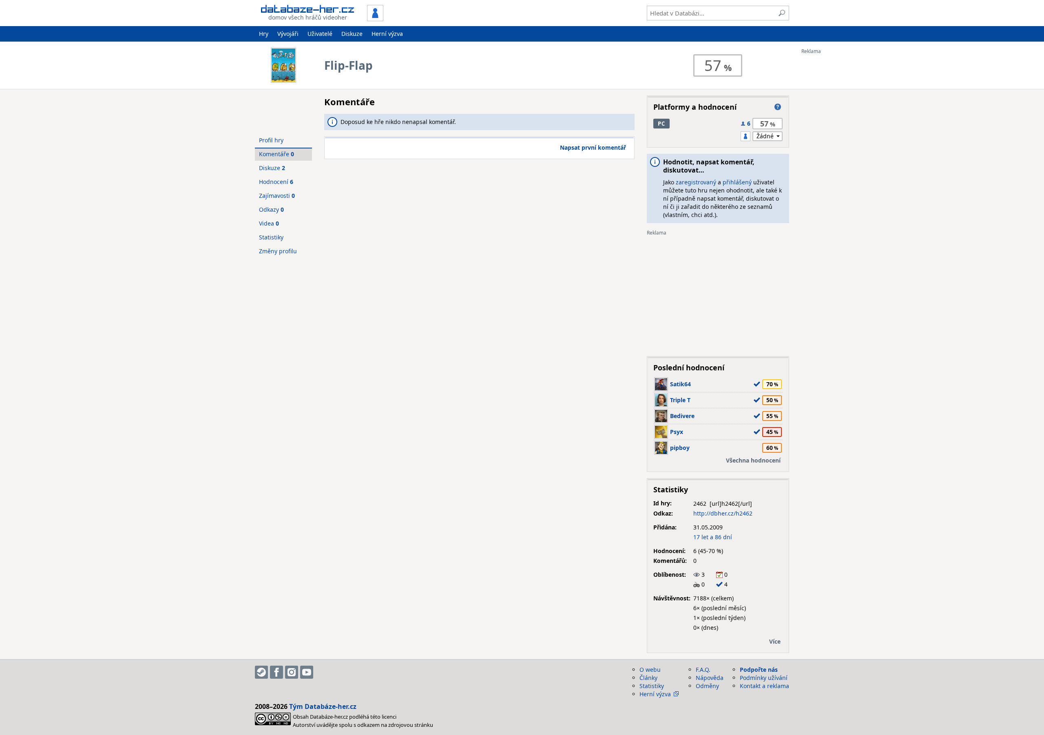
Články (648, 678)
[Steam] (261, 672)
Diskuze (352, 34)
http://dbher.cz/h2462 (722, 513)
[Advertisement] (834, 176)
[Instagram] (291, 672)
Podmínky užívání (763, 678)
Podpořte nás (759, 669)
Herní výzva (387, 34)
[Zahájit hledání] (781, 13)
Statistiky (271, 237)
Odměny (707, 686)
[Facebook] (276, 672)
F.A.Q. (703, 669)
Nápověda (709, 678)
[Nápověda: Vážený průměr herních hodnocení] (778, 107)
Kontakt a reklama (764, 686)
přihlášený (737, 182)
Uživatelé (319, 34)
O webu (650, 669)
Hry (263, 34)
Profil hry (271, 140)
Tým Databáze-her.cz (322, 706)
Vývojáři (288, 34)
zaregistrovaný (696, 182)
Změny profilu (278, 251)
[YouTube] (306, 672)
